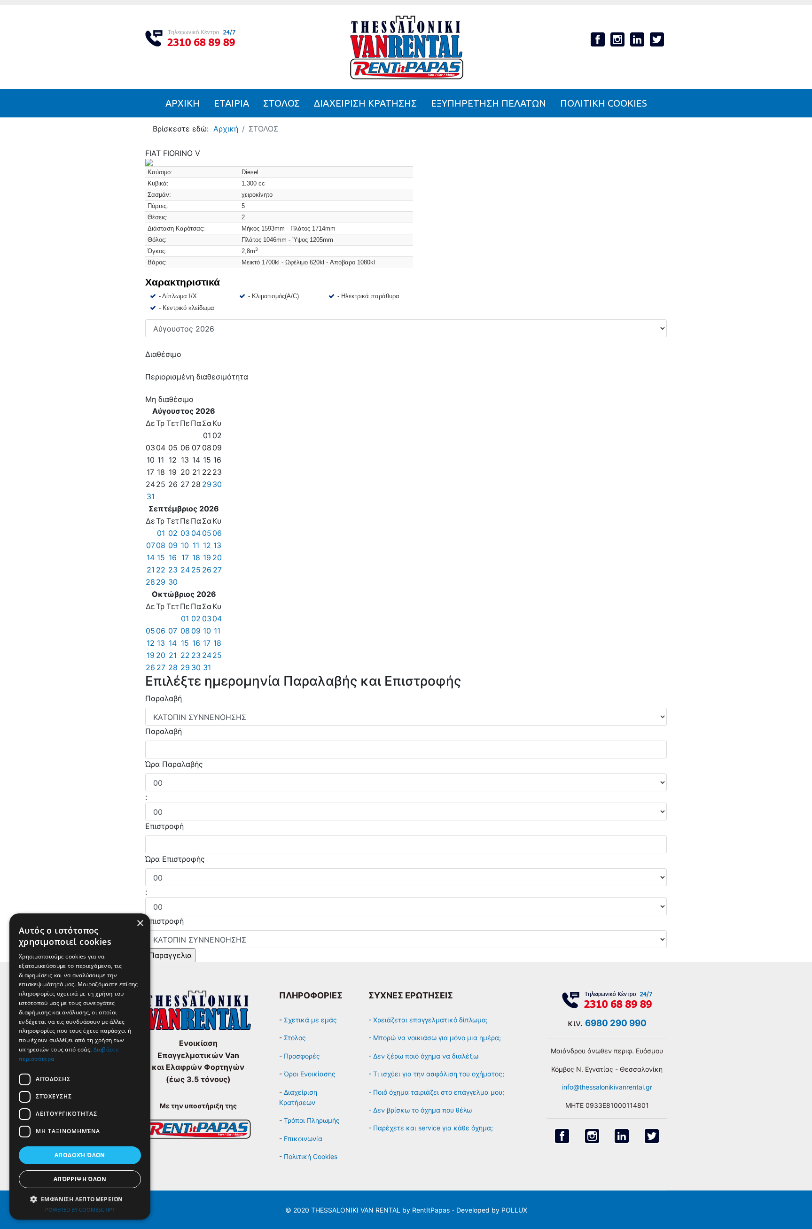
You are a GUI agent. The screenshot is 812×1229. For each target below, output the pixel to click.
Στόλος (295, 1038)
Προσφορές (302, 1056)
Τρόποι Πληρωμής (312, 1120)
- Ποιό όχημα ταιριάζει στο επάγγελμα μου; (436, 1092)
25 (196, 569)
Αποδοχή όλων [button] (80, 1155)
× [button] (139, 923)
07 (150, 545)
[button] (80, 1199)
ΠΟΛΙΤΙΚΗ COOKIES (603, 103)
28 (150, 582)
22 (160, 569)
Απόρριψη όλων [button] (80, 1179)
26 (206, 569)
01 (161, 533)
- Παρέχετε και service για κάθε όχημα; (430, 1128)
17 (185, 557)
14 (151, 557)
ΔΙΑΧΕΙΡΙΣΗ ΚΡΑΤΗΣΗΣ (365, 103)
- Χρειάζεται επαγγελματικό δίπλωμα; (429, 1020)
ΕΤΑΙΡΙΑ (231, 103)
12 (207, 545)
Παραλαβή (163, 698)
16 (173, 557)
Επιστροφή (164, 826)
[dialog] (79, 1066)
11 (196, 545)
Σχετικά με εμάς (310, 1020)
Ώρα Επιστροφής (175, 859)
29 (206, 484)
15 (161, 557)
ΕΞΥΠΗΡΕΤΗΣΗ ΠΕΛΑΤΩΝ (488, 103)
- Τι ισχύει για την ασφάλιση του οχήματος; (436, 1074)
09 (173, 545)
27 (217, 569)
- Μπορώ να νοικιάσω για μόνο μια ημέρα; (435, 1038)
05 (206, 533)
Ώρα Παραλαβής (174, 764)
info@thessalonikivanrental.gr (607, 1087)
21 (151, 569)
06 (217, 533)
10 (185, 545)
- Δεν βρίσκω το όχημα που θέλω (420, 1110)
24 (185, 569)
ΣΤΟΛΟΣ (281, 103)
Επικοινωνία (303, 1139)
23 (173, 569)
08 (160, 545)
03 (185, 533)
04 (196, 533)
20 (217, 557)
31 (151, 496)
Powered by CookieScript (80, 1209)
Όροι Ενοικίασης (310, 1074)
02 (173, 533)
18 (196, 557)
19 (207, 557)
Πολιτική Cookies (310, 1156)
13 (217, 545)
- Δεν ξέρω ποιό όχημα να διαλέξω (423, 1056)
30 (217, 484)
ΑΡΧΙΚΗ (182, 103)
